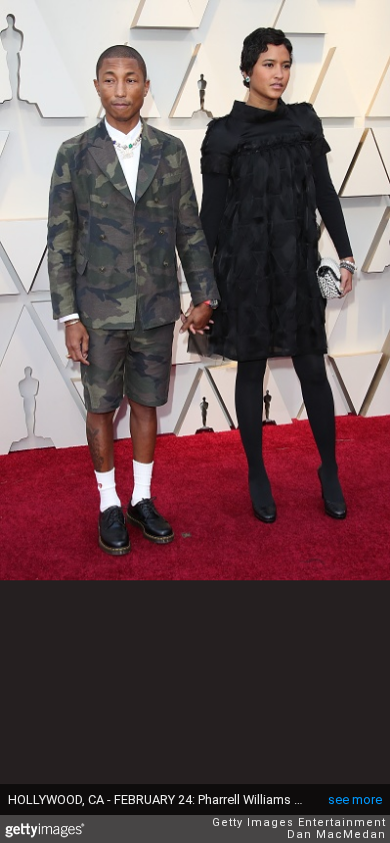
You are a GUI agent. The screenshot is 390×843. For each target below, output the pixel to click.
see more (355, 799)
